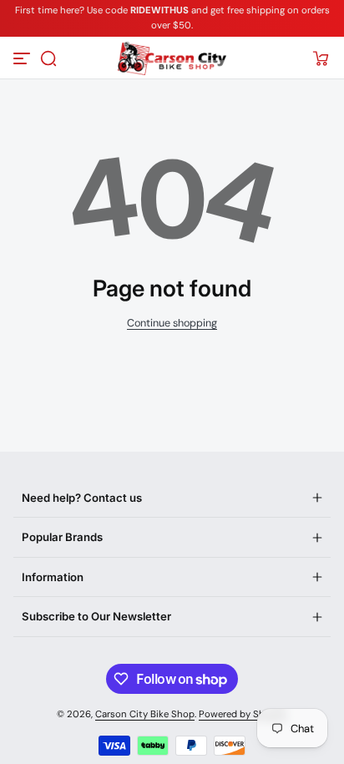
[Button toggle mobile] (23, 58)
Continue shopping (172, 323)
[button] (48, 58)
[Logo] (171, 58)
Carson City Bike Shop (145, 714)
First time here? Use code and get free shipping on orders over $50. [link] (172, 18)
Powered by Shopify (243, 714)
